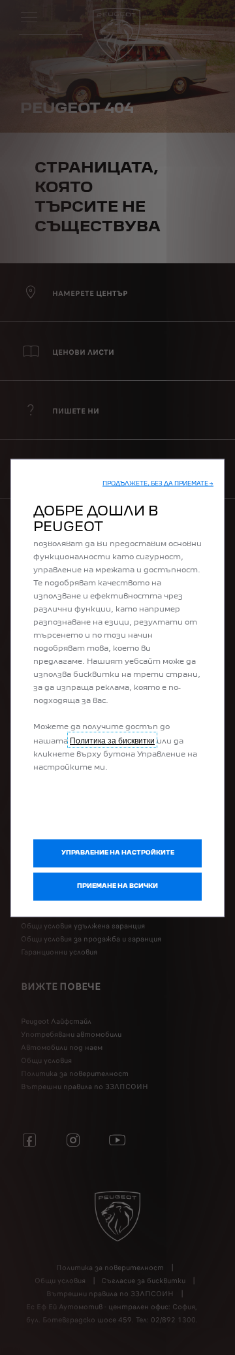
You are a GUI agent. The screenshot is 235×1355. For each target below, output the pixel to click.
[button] (157, 484)
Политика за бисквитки (112, 739)
